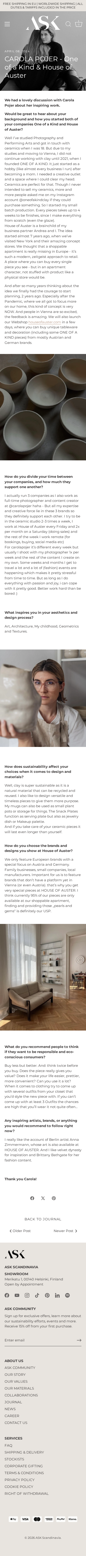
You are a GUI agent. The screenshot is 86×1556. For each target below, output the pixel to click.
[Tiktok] (37, 1295)
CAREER (12, 1416)
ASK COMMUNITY (20, 1367)
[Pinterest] (47, 1295)
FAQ (8, 1445)
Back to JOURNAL (43, 1219)
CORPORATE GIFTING (24, 1466)
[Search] (68, 25)
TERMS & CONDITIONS (24, 1473)
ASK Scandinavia (48, 1537)
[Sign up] (79, 1340)
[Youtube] (17, 1295)
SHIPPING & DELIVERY (24, 1452)
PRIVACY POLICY (20, 1480)
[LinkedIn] (57, 1295)
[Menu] (7, 24)
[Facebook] (7, 1295)
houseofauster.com (44, 322)
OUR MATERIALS (19, 1388)
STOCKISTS (14, 1459)
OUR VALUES (16, 1381)
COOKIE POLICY (19, 1486)
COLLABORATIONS (21, 1395)
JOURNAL (13, 1402)
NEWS (10, 1409)
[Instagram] (27, 1295)
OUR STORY (15, 1374)
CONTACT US (16, 1423)
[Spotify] (67, 1295)
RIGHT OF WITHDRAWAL (27, 1493)
